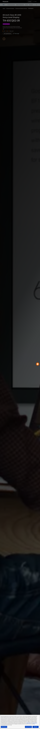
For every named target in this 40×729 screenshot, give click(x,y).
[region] (20, 722)
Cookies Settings (4, 726)
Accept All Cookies (28, 726)
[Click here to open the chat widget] (37, 364)
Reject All (35, 726)
